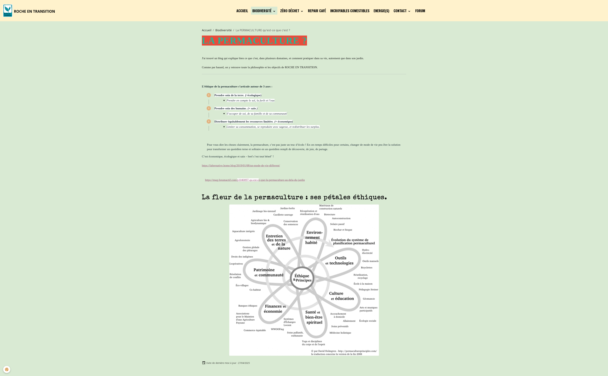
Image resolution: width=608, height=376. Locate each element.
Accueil (242, 10)
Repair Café (317, 10)
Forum (420, 10)
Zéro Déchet (290, 10)
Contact (401, 10)
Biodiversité (262, 10)
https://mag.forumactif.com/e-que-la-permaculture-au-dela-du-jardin (255, 179)
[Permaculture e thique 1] (304, 280)
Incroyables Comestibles (349, 10)
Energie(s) (381, 10)
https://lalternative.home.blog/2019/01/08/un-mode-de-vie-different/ (241, 165)
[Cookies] (6, 369)
